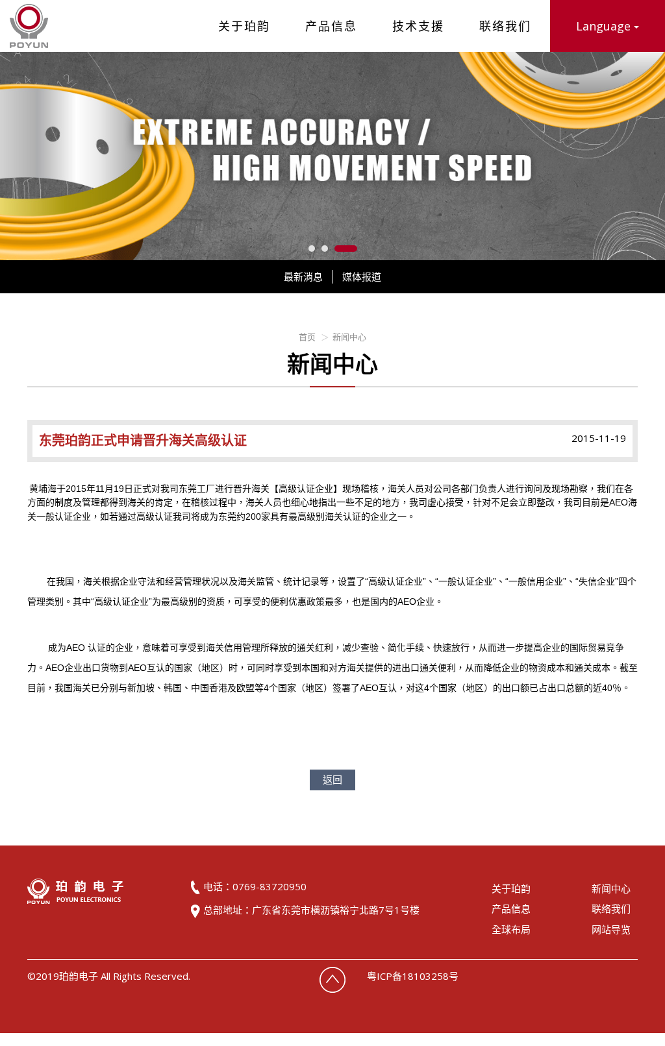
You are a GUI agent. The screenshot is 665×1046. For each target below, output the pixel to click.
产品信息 (331, 26)
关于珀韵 (244, 26)
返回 (332, 779)
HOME (29, 26)
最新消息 (303, 276)
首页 (307, 337)
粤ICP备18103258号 (412, 975)
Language (605, 26)
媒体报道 (361, 276)
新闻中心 (349, 337)
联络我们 (505, 26)
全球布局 (511, 929)
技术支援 (418, 26)
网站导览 (611, 929)
